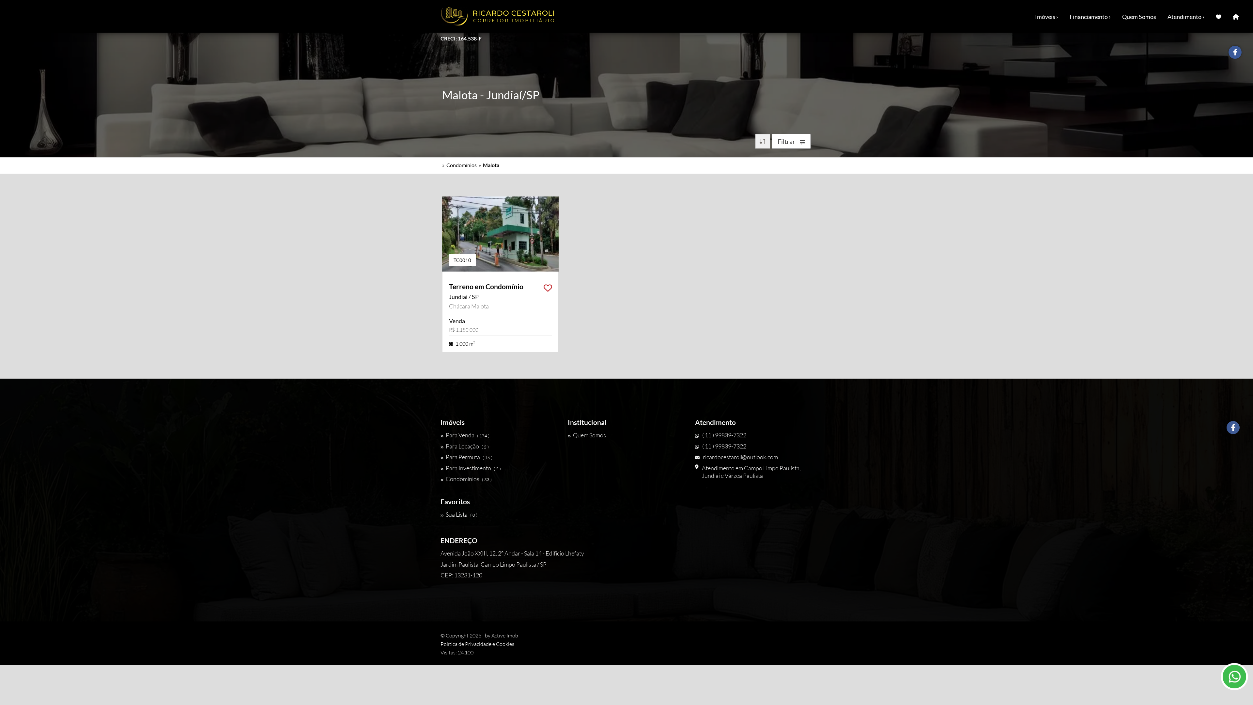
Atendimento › (1186, 16)
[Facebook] (1233, 427)
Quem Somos (1139, 16)
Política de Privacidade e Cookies (477, 644)
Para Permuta (469, 457)
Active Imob (504, 635)
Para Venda (467, 435)
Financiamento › (1090, 16)
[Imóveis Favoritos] (1218, 16)
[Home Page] (1236, 16)
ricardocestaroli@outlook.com (740, 457)
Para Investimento (473, 468)
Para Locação (467, 446)
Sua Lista (461, 514)
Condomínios (461, 165)
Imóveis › (1046, 16)
